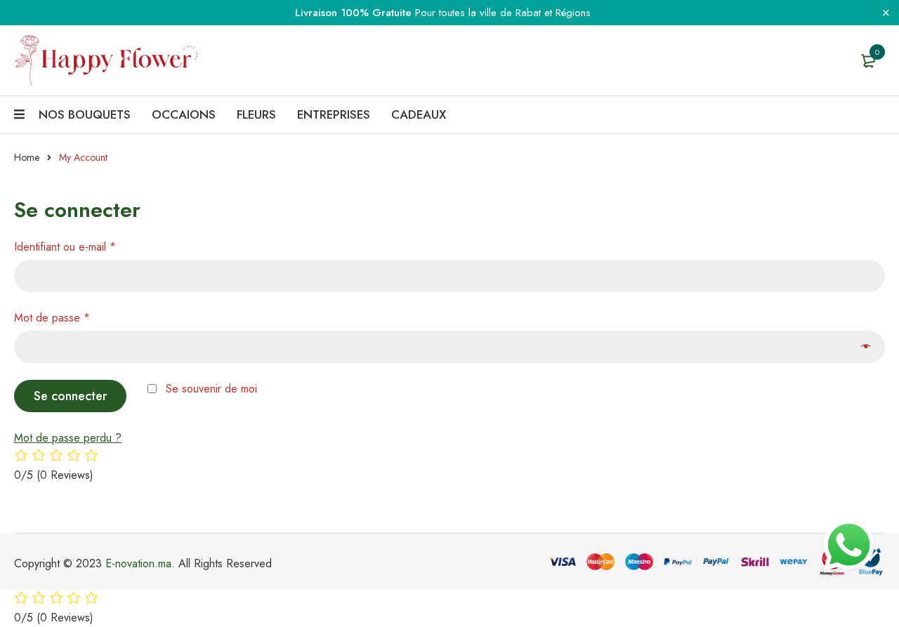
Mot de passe (52, 318)
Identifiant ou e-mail (65, 247)
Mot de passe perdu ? (68, 438)
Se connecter (70, 396)
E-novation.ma (138, 563)
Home (26, 157)
